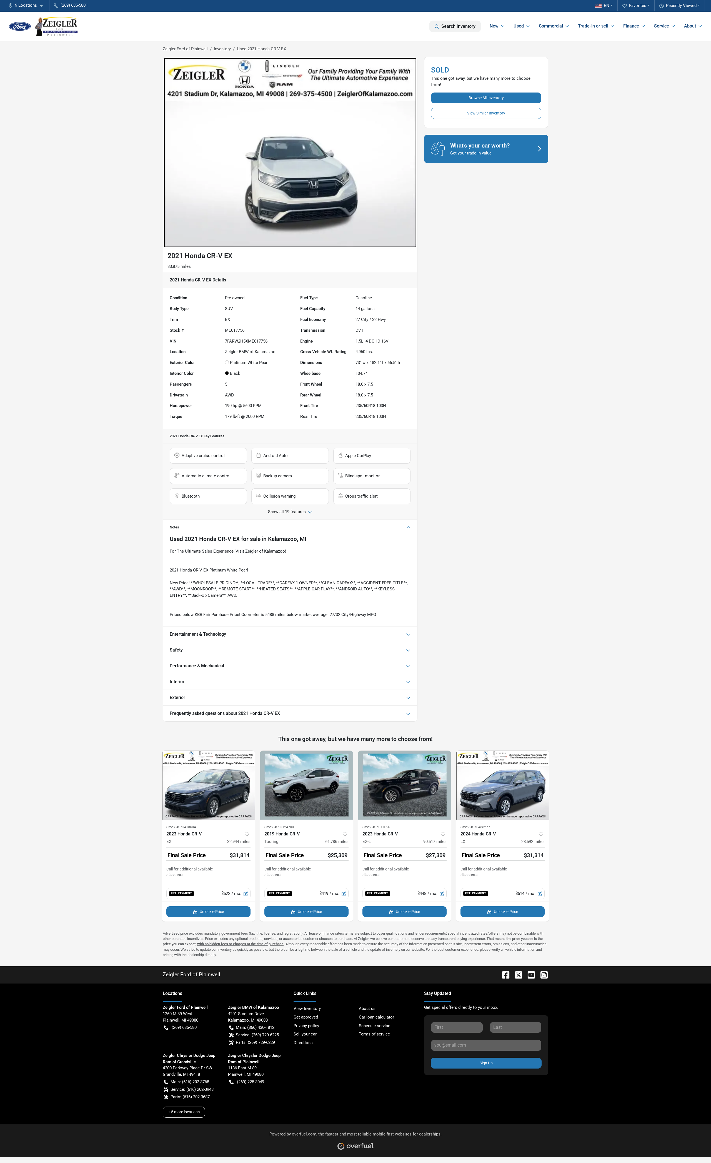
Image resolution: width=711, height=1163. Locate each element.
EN (606, 5)
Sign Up (486, 1063)
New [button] (494, 26)
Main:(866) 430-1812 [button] (255, 1027)
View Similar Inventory (486, 113)
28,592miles (533, 841)
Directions (303, 1042)
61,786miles (337, 841)
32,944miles (239, 841)
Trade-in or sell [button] (593, 26)
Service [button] (661, 26)
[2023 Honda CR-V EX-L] (404, 785)
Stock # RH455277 (475, 827)
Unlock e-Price (212, 911)
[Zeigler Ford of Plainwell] (44, 26)
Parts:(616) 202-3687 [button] (190, 1096)
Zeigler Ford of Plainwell (185, 48)
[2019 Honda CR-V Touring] (306, 785)
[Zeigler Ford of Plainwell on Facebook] (503, 974)
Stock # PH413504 (181, 827)
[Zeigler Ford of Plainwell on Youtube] (529, 974)
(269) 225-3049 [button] (250, 1081)
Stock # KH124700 (279, 827)
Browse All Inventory (486, 98)
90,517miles (435, 841)
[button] (27, 5)
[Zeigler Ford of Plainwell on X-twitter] (516, 974)
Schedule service (374, 1025)
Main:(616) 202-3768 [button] (190, 1081)
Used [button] (519, 26)
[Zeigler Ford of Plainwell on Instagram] (541, 974)
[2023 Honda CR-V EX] (208, 785)
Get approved (306, 1017)
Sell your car (305, 1034)
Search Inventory (458, 26)
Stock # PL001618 (376, 827)
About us (367, 1008)
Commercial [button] (551, 26)
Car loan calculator (376, 1017)
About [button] (690, 26)
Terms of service (374, 1034)
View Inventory (307, 1008)
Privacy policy (306, 1025)
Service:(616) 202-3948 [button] (192, 1089)
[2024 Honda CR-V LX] (502, 785)
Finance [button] (631, 26)
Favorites (637, 5)
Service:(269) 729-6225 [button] (257, 1034)
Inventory (222, 48)
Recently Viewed (681, 5)
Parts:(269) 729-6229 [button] (255, 1042)
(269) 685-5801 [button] (74, 5)
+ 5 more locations (184, 1112)
